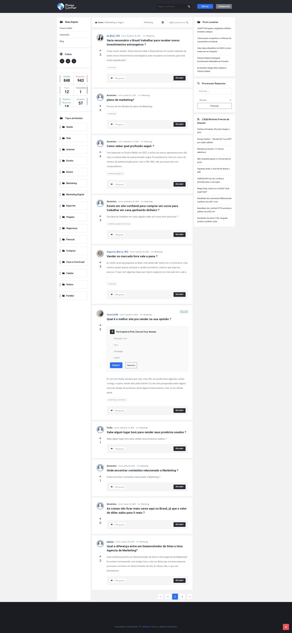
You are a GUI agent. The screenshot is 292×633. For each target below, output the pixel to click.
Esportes (71, 206)
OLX (116, 344)
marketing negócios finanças (119, 224)
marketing (112, 113)
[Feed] (74, 61)
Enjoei (117, 357)
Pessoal (70, 239)
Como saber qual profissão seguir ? (130, 146)
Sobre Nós (64, 35)
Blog (62, 41)
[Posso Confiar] (72, 6)
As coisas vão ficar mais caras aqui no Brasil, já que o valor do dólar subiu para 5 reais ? (147, 510)
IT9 (139, 627)
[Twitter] (68, 61)
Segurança (71, 228)
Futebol (70, 296)
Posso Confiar (66, 28)
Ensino (69, 172)
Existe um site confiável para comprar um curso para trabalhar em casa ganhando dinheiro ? (143, 208)
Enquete (184, 311)
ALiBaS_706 (113, 36)
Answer (180, 78)
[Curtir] (100, 50)
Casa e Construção (73, 262)
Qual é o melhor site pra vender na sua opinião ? (139, 319)
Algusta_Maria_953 (117, 252)
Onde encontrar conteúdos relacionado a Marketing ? (142, 470)
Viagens (70, 217)
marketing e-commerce (117, 400)
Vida (68, 138)
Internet (70, 149)
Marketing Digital (75, 194)
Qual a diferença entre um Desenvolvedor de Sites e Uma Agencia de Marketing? (145, 548)
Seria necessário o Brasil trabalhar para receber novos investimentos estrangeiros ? (143, 42)
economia (112, 67)
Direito (69, 161)
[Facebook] (62, 61)
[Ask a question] (286, 627)
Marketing (150, 36)
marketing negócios (115, 173)
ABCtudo (146, 627)
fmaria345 (112, 314)
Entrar (205, 6)
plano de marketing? (120, 100)
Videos (69, 284)
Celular (70, 273)
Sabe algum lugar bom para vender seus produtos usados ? (146, 432)
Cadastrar (224, 6)
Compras (71, 251)
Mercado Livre (120, 338)
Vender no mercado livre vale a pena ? (132, 256)
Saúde (69, 127)
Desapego (118, 351)
